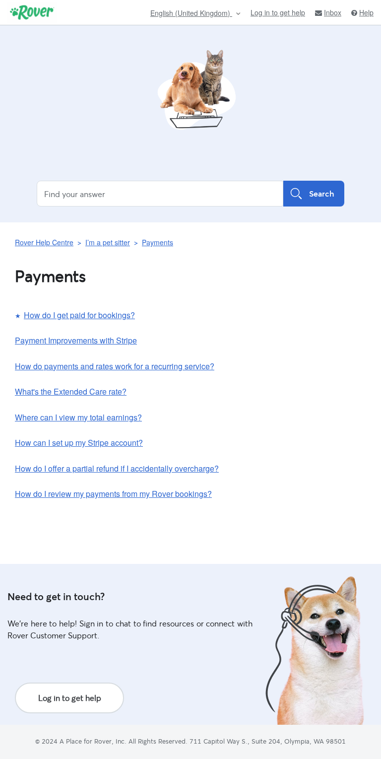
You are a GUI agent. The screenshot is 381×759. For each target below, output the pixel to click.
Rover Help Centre (44, 242)
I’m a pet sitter (107, 242)
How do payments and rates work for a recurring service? (114, 366)
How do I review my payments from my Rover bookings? (113, 493)
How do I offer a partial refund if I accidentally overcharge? (117, 468)
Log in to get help (278, 12)
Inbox (332, 12)
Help (366, 12)
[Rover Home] (32, 12)
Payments (157, 242)
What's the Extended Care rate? (71, 391)
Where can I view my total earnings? (78, 417)
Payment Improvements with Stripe (76, 340)
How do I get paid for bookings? (79, 315)
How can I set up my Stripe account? (79, 442)
